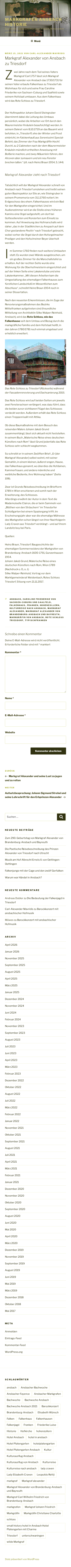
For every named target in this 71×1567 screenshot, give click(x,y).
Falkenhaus (18, 605)
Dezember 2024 (14, 999)
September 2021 (15, 1141)
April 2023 (11, 1060)
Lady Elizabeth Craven (20, 1474)
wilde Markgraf (15, 1541)
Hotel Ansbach (15, 1437)
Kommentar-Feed (15, 1345)
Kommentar (13, 652)
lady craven (47, 1468)
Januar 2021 (12, 1182)
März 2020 (11, 1243)
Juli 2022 (10, 1100)
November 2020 (14, 1195)
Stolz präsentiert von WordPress (22, 1559)
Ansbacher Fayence (18, 1393)
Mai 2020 (10, 1229)
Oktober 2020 (13, 1202)
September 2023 (15, 1032)
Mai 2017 (10, 1310)
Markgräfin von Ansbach (27, 617)
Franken (32, 605)
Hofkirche (26, 1431)
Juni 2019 (10, 1276)
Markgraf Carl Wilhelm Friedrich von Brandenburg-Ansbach (28, 1499)
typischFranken (36, 620)
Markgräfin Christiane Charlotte (42, 1513)
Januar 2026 (12, 951)
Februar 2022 (13, 1114)
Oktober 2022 (13, 1087)
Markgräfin (13, 1513)
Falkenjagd (13, 1424)
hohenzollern (49, 605)
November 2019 (14, 1256)
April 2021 (11, 1161)
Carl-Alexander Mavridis (47, 53)
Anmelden (11, 1331)
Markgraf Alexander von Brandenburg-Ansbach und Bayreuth (34, 1489)
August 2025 (12, 971)
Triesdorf (12, 1535)
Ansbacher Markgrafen (47, 1393)
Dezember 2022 (14, 1080)
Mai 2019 (10, 1283)
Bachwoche (13, 1400)
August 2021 (12, 1148)
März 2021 (11, 1168)
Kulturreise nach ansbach (28, 608)
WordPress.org (14, 1351)
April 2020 (11, 1236)
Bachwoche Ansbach (37, 1400)
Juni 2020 (10, 1222)
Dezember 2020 (14, 1188)
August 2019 (12, 1270)
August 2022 (12, 1093)
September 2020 (15, 1209)
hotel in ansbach (37, 1437)
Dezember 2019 (14, 1249)
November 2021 (14, 1127)
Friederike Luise (46, 1424)
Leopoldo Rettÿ (46, 1474)
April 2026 (11, 944)
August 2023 (12, 1039)
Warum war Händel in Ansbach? (23, 877)
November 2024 (14, 1005)
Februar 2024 (13, 1019)
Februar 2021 (12, 1175)
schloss (11, 1519)
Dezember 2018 (14, 1297)
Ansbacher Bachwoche (34, 1387)
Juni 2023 (10, 1053)
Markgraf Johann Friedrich (40, 1506)
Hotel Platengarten (18, 1443)
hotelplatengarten (44, 1443)
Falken (10, 1418)
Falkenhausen (44, 1418)
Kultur (48, 1449)
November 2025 (14, 958)
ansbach (15, 599)
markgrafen (13, 1506)
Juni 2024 (10, 1012)
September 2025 (15, 965)
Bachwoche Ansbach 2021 (22, 1406)
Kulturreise (49, 1462)
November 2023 (14, 1026)
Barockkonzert (50, 1406)
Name (9, 698)
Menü (37, 41)
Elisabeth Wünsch (48, 1412)
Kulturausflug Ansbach (20, 1456)
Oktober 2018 (13, 1304)
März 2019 (11, 1290)
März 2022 (11, 1107)
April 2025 (11, 978)
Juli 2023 (10, 1046)
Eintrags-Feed (13, 1338)
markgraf (12, 1480)
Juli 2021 (10, 1154)
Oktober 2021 (13, 1134)
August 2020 (12, 1215)
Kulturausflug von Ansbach (22, 1462)
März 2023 (11, 1066)
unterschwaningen (33, 1535)
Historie (11, 1431)
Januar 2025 (12, 992)
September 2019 (15, 1263)
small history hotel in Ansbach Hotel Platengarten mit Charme (28, 1527)
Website (10, 732)
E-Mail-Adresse (15, 715)
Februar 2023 (13, 1073)
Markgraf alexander (33, 1480)
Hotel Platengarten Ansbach (23, 1449)
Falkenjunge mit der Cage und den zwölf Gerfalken (34, 870)
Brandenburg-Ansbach (20, 1412)
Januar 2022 (12, 1121)
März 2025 (11, 985)
